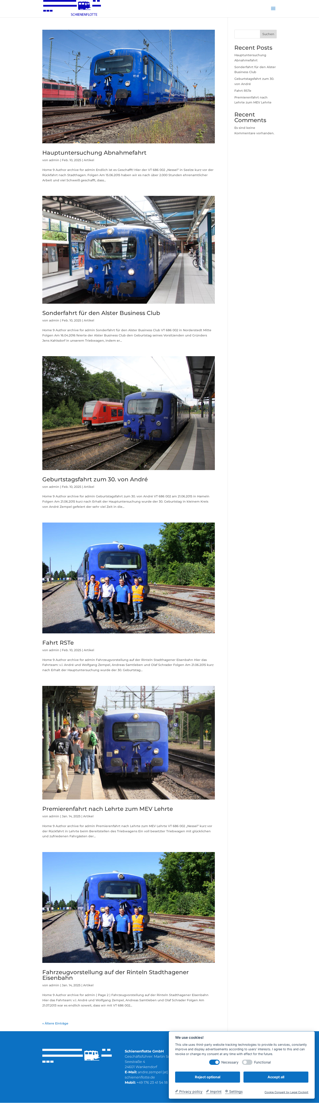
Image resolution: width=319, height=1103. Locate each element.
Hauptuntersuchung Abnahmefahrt (94, 152)
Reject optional (207, 1077)
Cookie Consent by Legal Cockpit (286, 1092)
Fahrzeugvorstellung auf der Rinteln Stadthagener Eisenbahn (115, 975)
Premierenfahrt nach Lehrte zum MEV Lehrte (107, 808)
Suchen (268, 34)
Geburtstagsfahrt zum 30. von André (95, 479)
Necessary (229, 1062)
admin (54, 160)
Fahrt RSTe (58, 642)
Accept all (276, 1077)
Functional (262, 1062)
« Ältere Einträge (55, 1023)
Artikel (89, 160)
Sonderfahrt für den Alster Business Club (101, 313)
